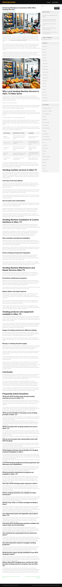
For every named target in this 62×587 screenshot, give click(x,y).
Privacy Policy (55, 2)
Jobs (43, 142)
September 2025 (45, 77)
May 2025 (44, 89)
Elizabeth (14, 11)
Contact (48, 2)
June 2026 (44, 52)
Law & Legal (44, 145)
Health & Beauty (45, 133)
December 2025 (45, 69)
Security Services (45, 159)
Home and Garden (45, 136)
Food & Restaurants (46, 128)
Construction (44, 119)
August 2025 (44, 80)
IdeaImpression (8, 2)
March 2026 (44, 60)
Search (42, 6)
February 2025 (45, 97)
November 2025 (45, 72)
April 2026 (44, 57)
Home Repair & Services (46, 139)
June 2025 (44, 86)
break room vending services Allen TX (19, 40)
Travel (43, 168)
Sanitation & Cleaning (46, 156)
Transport (44, 165)
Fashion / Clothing (45, 122)
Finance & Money (45, 125)
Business (44, 116)
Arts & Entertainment (46, 113)
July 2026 (44, 49)
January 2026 (44, 66)
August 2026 (44, 46)
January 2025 (44, 100)
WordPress (57, 585)
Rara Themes (46, 585)
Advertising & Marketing (46, 108)
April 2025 (44, 92)
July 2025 (44, 83)
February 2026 (45, 63)
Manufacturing (45, 148)
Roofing (43, 153)
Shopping (44, 162)
